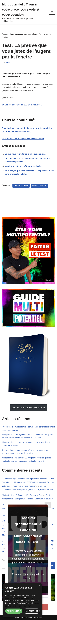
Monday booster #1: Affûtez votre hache (23, 166)
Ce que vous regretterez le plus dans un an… (25, 154)
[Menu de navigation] (52, 12)
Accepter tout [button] (14, 611)
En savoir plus (27, 606)
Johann (8, 63)
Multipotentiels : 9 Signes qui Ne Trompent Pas (22, 495)
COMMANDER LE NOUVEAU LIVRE (28, 408)
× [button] (39, 586)
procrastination (39, 185)
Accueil (5, 34)
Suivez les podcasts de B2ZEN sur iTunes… (22, 105)
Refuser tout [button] (31, 611)
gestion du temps (21, 185)
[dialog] (22, 600)
